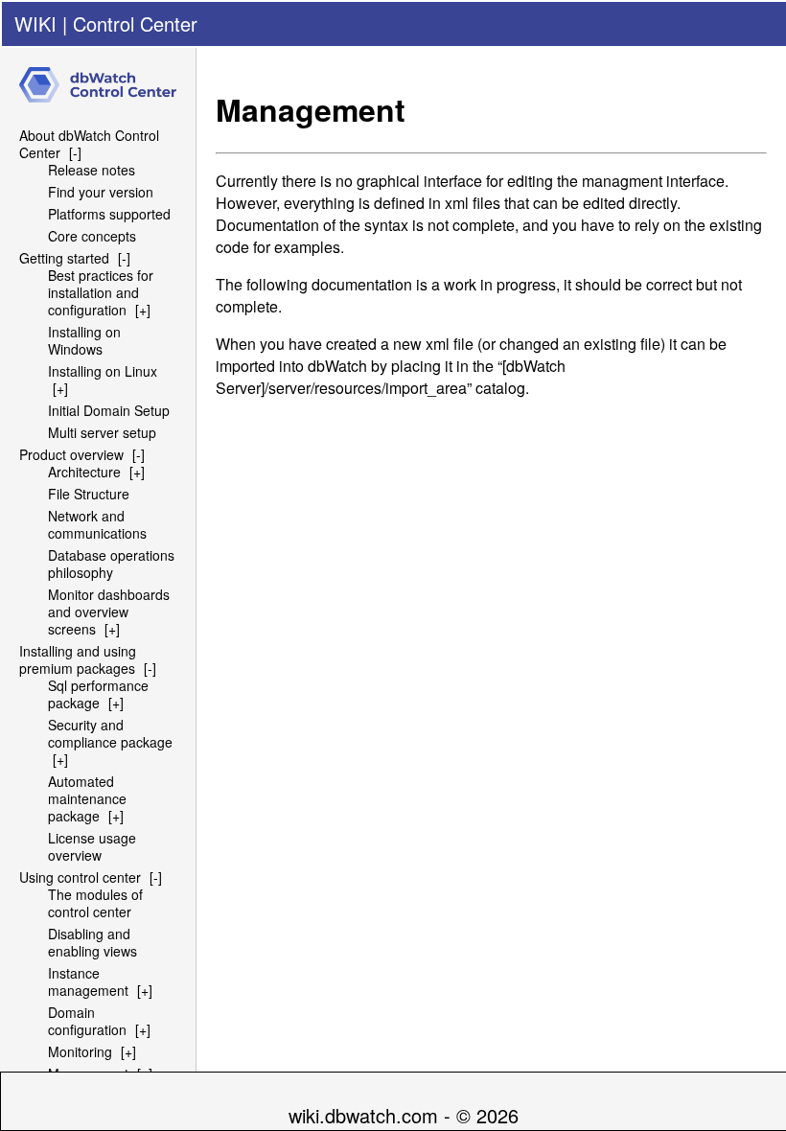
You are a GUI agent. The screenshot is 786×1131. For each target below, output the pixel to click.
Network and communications (97, 524)
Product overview (71, 454)
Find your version (100, 191)
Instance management (88, 981)
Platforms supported (109, 213)
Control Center (135, 23)
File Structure (88, 493)
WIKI (35, 23)
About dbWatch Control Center (89, 144)
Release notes (91, 169)
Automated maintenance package (87, 798)
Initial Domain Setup (109, 410)
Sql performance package (98, 694)
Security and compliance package (110, 733)
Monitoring (80, 1051)
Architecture (84, 471)
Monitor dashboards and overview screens (109, 611)
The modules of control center (95, 903)
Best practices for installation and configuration (100, 292)
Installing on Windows (84, 340)
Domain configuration (87, 1021)
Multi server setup (102, 432)
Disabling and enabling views (92, 942)
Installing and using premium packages (77, 659)
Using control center (80, 877)
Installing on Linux (102, 371)
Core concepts (92, 235)
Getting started (64, 257)
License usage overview (92, 846)
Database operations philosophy (111, 563)
